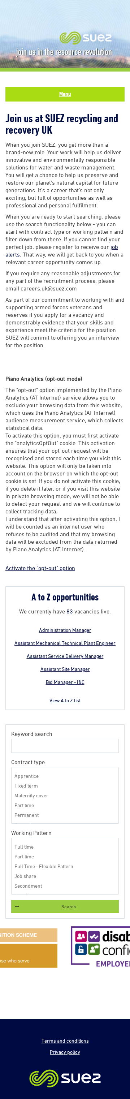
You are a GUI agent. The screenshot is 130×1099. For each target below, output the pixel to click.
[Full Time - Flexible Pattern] (65, 866)
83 (69, 611)
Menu (65, 94)
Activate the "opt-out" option (40, 568)
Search (68, 906)
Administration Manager (65, 630)
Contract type (28, 762)
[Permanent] (65, 815)
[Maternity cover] (65, 795)
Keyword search (31, 733)
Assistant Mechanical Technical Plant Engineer (65, 643)
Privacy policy (65, 1052)
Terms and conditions (65, 1041)
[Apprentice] (65, 776)
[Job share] (65, 876)
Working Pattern (31, 832)
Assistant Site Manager (65, 669)
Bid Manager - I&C (65, 682)
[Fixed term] (65, 785)
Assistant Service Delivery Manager (65, 656)
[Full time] (65, 847)
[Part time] (65, 805)
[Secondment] (65, 886)
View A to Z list (65, 700)
